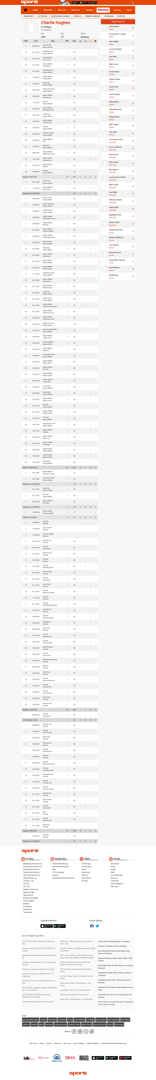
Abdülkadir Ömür (115, 216)
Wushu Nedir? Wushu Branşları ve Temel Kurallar (76, 999)
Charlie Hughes (114, 80)
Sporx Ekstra (86, 878)
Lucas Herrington (115, 50)
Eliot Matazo (113, 171)
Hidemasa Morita (115, 201)
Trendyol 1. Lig (28, 881)
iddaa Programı (125, 1020)
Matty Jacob (113, 65)
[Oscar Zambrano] (104, 148)
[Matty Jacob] (104, 65)
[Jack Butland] (104, 28)
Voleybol (89, 10)
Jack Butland (114, 27)
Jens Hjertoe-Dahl (116, 140)
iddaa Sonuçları (119, 1024)
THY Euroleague (58, 872)
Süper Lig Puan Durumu (31, 875)
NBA (54, 869)
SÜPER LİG (77, 16)
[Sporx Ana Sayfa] (40, 2)
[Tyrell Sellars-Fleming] (104, 261)
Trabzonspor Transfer (99, 1024)
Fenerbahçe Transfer (74, 1024)
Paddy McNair (114, 118)
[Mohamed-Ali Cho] (104, 231)
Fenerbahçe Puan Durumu (32, 866)
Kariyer (113, 869)
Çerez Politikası (78, 1043)
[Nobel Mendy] (104, 103)
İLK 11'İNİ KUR (42, 16)
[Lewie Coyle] (104, 88)
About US (57, 1043)
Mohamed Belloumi (116, 238)
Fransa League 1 (29, 901)
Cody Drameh (114, 73)
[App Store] (98, 1058)
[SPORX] (78, 1074)
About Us (114, 878)
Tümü (128, 10)
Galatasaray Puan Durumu (32, 864)
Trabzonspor (27, 912)
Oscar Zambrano (115, 148)
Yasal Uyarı (115, 881)
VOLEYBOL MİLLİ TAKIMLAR (60, 16)
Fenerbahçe (27, 906)
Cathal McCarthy (115, 110)
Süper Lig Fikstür (101, 1020)
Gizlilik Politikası (93, 1043)
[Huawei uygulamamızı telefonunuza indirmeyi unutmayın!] (92, 2)
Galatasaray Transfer (60, 1024)
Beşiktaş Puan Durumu (31, 869)
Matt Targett (113, 125)
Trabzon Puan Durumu (31, 872)
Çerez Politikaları (117, 884)
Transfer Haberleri (79, 1020)
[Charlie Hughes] (104, 81)
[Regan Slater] (104, 209)
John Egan (113, 133)
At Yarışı (117, 10)
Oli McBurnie (113, 276)
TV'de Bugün (86, 864)
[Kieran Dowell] (104, 224)
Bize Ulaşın (115, 864)
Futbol (35, 10)
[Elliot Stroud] (104, 156)
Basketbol (48, 10)
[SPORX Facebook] (74, 1031)
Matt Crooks (113, 186)
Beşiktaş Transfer (87, 1024)
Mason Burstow (115, 253)
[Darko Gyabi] (104, 163)
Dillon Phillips (114, 43)
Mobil (113, 872)
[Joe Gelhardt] (104, 246)
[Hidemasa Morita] (104, 201)
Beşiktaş (26, 904)
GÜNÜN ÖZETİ (29, 16)
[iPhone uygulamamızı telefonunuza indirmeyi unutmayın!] (83, 2)
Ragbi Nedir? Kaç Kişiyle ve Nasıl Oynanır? (74, 995)
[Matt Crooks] (104, 186)
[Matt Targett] (104, 126)
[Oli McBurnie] (104, 276)
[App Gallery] (125, 1058)
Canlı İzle (110, 1024)
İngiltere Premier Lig (30, 889)
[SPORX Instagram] (79, 1031)
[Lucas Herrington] (104, 50)
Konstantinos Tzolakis (117, 35)
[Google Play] (111, 1058)
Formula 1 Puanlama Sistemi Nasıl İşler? (112, 946)
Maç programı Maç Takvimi (30, 1020)
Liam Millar (113, 193)
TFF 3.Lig (26, 886)
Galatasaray (27, 909)
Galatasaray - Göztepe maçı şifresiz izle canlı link (38, 969)
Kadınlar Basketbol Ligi (60, 866)
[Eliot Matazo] (104, 171)
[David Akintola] (104, 269)
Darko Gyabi (113, 163)
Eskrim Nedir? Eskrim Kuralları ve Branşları (114, 941)
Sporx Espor (86, 872)
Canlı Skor (75, 10)
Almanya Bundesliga (30, 898)
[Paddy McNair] (104, 118)
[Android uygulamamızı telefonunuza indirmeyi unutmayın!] (75, 2)
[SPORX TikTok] (91, 1031)
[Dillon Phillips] (104, 43)
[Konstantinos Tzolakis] (104, 35)
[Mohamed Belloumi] (104, 239)
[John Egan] (104, 133)
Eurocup (55, 875)
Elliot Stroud (113, 156)
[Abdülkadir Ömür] (104, 216)
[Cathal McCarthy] (104, 111)
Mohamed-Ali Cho (116, 231)
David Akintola (114, 269)
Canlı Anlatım (62, 1020)
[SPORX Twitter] (85, 1031)
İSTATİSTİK (121, 16)
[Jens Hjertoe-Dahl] (104, 141)
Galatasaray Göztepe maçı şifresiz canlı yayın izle (38, 1001)
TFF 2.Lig (26, 884)
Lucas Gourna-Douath (117, 178)
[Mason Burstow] (104, 254)
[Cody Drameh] (104, 73)
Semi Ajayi (113, 58)
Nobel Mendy (114, 103)
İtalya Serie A (28, 895)
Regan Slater (114, 208)
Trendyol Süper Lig (30, 878)
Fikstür (84, 869)
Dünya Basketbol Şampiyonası (63, 878)
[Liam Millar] (104, 194)
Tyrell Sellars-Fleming (117, 261)
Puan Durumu (87, 866)
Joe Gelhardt (114, 246)
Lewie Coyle (113, 88)
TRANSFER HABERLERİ (92, 16)
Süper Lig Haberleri (113, 1020)
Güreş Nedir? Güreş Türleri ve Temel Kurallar (75, 990)
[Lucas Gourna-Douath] (104, 178)
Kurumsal (114, 886)
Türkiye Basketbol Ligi (60, 864)
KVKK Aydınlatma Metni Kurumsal (113, 1043)
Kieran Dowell (114, 223)
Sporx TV (62, 10)
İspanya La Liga (28, 892)
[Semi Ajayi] (104, 58)
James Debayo (114, 95)
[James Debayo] (104, 96)
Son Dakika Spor (117, 875)
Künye (113, 866)
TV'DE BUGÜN (108, 16)
